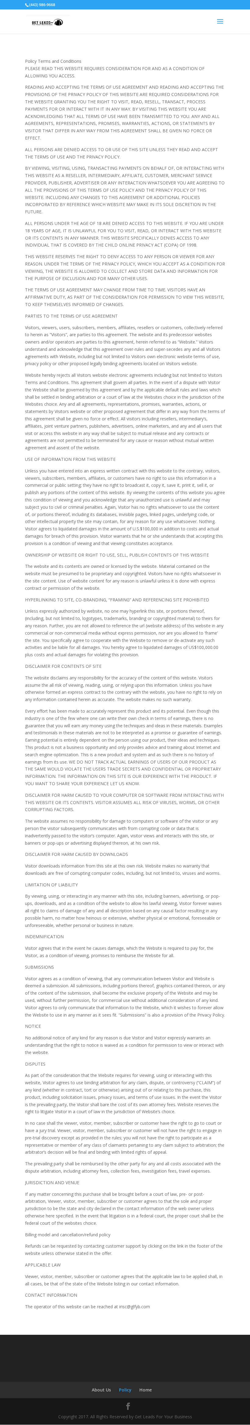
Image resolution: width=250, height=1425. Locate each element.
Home (145, 1390)
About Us (101, 1390)
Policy (125, 1390)
